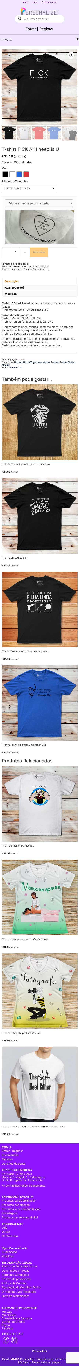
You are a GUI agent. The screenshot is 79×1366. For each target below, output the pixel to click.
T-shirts (55, 362)
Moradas (7, 1159)
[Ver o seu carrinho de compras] (77, 39)
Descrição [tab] (11, 281)
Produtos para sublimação (19, 1200)
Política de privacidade (16, 1279)
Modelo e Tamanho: (15, 181)
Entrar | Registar (39, 29)
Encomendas (10, 1155)
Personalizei (16, 367)
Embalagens (10, 1213)
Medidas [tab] (11, 294)
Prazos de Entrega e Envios (19, 1266)
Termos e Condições (15, 1275)
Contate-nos (49, 2)
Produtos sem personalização (21, 1209)
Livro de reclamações (16, 1296)
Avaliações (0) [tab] (14, 287)
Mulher (46, 362)
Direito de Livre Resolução (19, 1291)
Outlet (6, 1232)
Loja (35, 2)
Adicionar (39, 252)
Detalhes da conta (13, 1163)
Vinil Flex (8, 1256)
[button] (71, 55)
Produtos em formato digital (20, 1217)
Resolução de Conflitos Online (21, 1287)
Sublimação (9, 1252)
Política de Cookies (14, 1283)
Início (25, 2)
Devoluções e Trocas (15, 1270)
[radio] (5, 174)
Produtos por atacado (16, 1205)
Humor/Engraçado (32, 362)
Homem (18, 362)
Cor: (5, 168)
